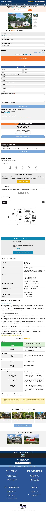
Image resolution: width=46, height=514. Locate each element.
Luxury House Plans (34, 478)
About (31, 466)
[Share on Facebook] (23, 193)
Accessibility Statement (30, 510)
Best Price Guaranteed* (39, 52)
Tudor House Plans (12, 480)
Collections (19, 466)
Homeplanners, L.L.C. (11, 491)
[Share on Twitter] (25, 193)
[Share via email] (19, 193)
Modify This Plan (23, 181)
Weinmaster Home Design (11, 498)
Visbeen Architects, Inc (11, 496)
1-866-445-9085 (27, 54)
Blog (24, 466)
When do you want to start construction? (10, 74)
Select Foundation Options (7, 39)
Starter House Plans (34, 480)
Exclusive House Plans (34, 475)
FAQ (27, 466)
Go (44, 1)
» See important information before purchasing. (11, 335)
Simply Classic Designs (11, 494)
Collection (16, 4)
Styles (14, 466)
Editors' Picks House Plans (34, 474)
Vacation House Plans (34, 482)
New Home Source (34, 490)
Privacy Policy (23, 7)
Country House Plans (11, 474)
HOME (2, 4)
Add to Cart (23, 59)
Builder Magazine (34, 492)
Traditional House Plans (11, 160)
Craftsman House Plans (11, 475)
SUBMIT (30, 9)
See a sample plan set (6, 303)
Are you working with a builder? (8, 82)
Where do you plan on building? (8, 87)
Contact (35, 466)
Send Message (23, 106)
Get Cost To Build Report (23, 137)
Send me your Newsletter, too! (9, 102)
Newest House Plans (34, 479)
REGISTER (37, 4)
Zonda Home (34, 495)
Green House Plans (34, 476)
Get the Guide (23, 151)
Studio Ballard (11, 495)
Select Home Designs (11, 492)
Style (11, 4)
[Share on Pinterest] (28, 193)
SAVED (32, 4)
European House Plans (11, 476)
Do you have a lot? (5, 78)
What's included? (4, 35)
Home (2, 160)
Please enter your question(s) (8, 93)
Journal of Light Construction (34, 494)
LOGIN (41, 4)
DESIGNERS (23, 4)
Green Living (11, 490)
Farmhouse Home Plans (11, 478)
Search (10, 466)
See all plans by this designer (23, 425)
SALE (28, 4)
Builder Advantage (34, 491)
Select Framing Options (6, 43)
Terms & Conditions (16, 7)
